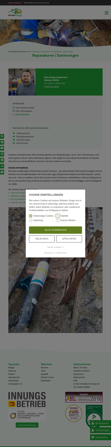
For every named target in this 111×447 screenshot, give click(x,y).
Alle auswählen (55, 230)
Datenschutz (61, 253)
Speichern (69, 239)
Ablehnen (41, 239)
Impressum (48, 253)
